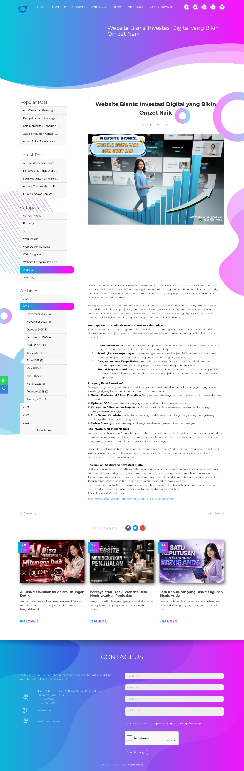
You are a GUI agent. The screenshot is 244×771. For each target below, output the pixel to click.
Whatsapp (196, 723)
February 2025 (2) (37, 391)
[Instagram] (213, 7)
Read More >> (29, 621)
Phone (179, 723)
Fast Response (161, 7)
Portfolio (99, 7)
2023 (26, 415)
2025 (26, 306)
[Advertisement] (156, 250)
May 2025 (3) (34, 368)
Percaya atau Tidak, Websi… (40, 170)
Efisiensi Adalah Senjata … (39, 194)
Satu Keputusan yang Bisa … (40, 178)
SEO (26, 231)
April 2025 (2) (34, 376)
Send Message (136, 752)
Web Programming (35, 254)
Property (28, 223)
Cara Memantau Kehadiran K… (41, 126)
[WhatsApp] (204, 7)
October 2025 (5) (37, 329)
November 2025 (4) (39, 321)
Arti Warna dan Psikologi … (39, 110)
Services (78, 7)
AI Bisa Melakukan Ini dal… (39, 163)
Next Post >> (216, 513)
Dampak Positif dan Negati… (41, 118)
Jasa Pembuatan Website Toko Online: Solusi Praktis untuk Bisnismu (130, 498)
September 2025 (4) (39, 337)
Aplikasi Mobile (32, 215)
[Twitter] (195, 7)
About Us (59, 7)
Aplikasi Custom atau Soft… (40, 186)
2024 (26, 407)
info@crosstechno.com (49, 721)
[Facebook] (186, 7)
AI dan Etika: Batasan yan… (39, 141)
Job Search (135, 7)
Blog (117, 7)
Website (28, 269)
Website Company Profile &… (41, 262)
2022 (26, 422)
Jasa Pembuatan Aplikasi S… (40, 133)
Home (41, 7)
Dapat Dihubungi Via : (137, 723)
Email (164, 723)
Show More (43, 430)
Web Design (31, 238)
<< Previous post (30, 513)
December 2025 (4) (39, 314)
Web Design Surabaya (37, 246)
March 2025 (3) (36, 383)
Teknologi (29, 277)
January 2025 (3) (37, 399)
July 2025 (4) (34, 352)
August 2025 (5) (36, 345)
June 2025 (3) (35, 360)
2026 (26, 298)
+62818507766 (45, 710)
